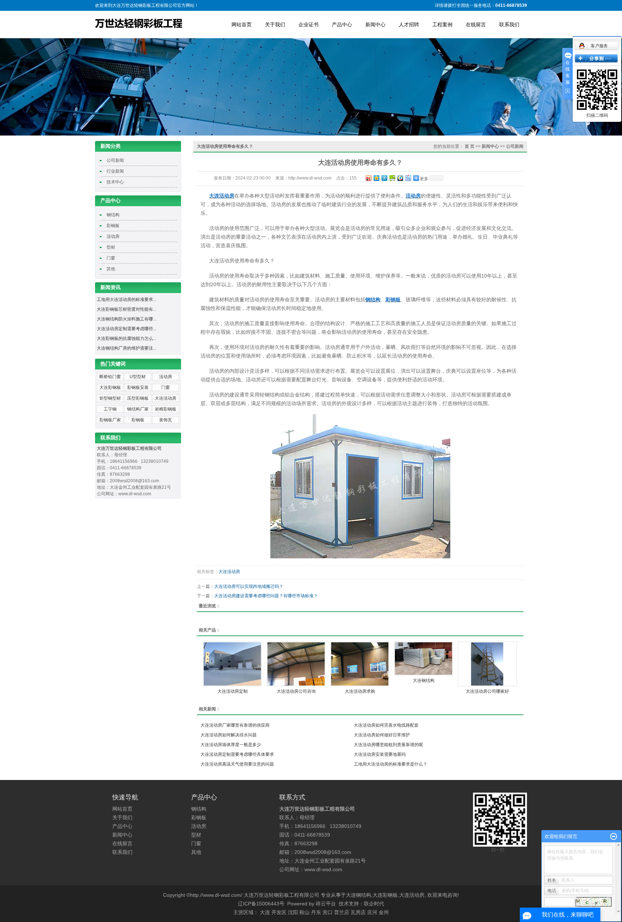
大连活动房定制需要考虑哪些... (126, 328)
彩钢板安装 (138, 387)
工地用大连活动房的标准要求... (126, 299)
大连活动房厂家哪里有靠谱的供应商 (235, 725)
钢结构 (113, 214)
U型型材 (138, 376)
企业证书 (308, 24)
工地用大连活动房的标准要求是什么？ (390, 764)
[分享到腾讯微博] (384, 177)
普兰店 (341, 912)
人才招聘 (409, 24)
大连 (265, 912)
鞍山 (304, 912)
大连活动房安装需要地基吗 (380, 754)
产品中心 (342, 24)
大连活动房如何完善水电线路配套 (386, 725)
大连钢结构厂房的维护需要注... (126, 348)
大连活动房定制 (232, 691)
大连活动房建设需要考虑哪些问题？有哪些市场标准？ (266, 595)
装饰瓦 (165, 419)
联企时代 (374, 904)
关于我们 (275, 24)
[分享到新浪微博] (368, 177)
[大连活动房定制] (232, 664)
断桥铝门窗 (110, 376)
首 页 (469, 146)
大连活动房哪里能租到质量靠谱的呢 (388, 744)
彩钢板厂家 (110, 419)
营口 (328, 912)
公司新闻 (115, 160)
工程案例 (442, 24)
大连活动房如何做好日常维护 (382, 734)
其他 (111, 268)
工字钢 (110, 409)
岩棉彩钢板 (165, 409)
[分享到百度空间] (392, 177)
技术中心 (115, 182)
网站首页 (241, 24)
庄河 (372, 912)
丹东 (316, 912)
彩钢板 (113, 225)
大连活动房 (165, 398)
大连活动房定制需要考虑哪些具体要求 (237, 754)
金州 (384, 912)
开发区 (279, 912)
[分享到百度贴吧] (408, 177)
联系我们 (509, 24)
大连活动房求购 (360, 691)
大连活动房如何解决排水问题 (228, 734)
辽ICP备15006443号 (261, 904)
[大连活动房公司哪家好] (487, 664)
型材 (111, 247)
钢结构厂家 (138, 409)
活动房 (113, 236)
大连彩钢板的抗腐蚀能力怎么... (126, 338)
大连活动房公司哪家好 (487, 691)
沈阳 (293, 912)
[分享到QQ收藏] (400, 177)
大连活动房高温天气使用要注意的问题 (237, 764)
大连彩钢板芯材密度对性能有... (126, 309)
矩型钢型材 (110, 398)
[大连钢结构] (423, 658)
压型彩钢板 (138, 398)
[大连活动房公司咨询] (296, 664)
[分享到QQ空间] (376, 177)
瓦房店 (358, 912)
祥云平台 (326, 904)
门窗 (111, 258)
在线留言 (476, 24)
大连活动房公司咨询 (296, 691)
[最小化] (613, 836)
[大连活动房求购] (359, 664)
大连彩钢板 (110, 387)
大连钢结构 (423, 680)
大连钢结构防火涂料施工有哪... (126, 319)
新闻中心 (375, 24)
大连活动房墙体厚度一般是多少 (230, 744)
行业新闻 (115, 171)
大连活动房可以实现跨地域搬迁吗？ (248, 586)
